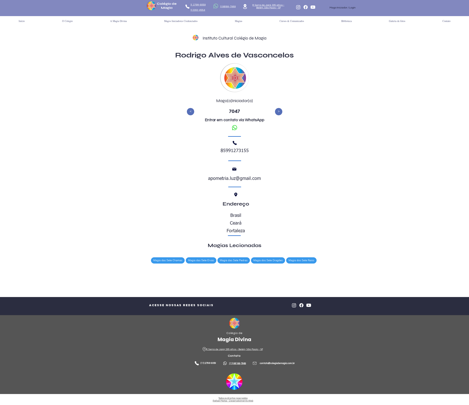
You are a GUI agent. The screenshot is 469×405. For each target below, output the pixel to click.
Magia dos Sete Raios (301, 260)
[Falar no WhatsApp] (234, 127)
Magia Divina (234, 339)
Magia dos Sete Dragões (268, 260)
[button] (346, 20)
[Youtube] (313, 7)
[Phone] (187, 6)
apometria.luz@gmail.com (234, 178)
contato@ (265, 363)
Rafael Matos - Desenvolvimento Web (233, 401)
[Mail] (234, 169)
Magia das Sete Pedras (234, 260)
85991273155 (235, 151)
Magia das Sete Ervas (201, 260)
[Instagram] (298, 7)
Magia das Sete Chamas (167, 260)
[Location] (245, 6)
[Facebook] (305, 7)
